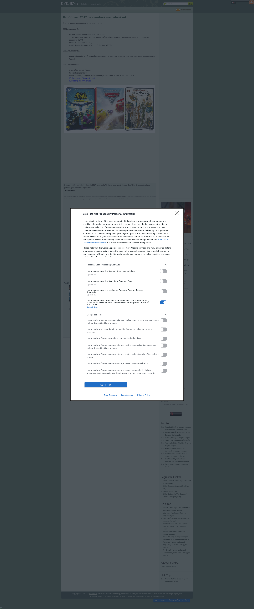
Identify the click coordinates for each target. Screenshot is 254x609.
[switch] (163, 271)
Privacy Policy (143, 395)
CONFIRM (105, 385)
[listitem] (127, 264)
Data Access (127, 395)
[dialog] (127, 304)
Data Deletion (110, 395)
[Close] (178, 214)
